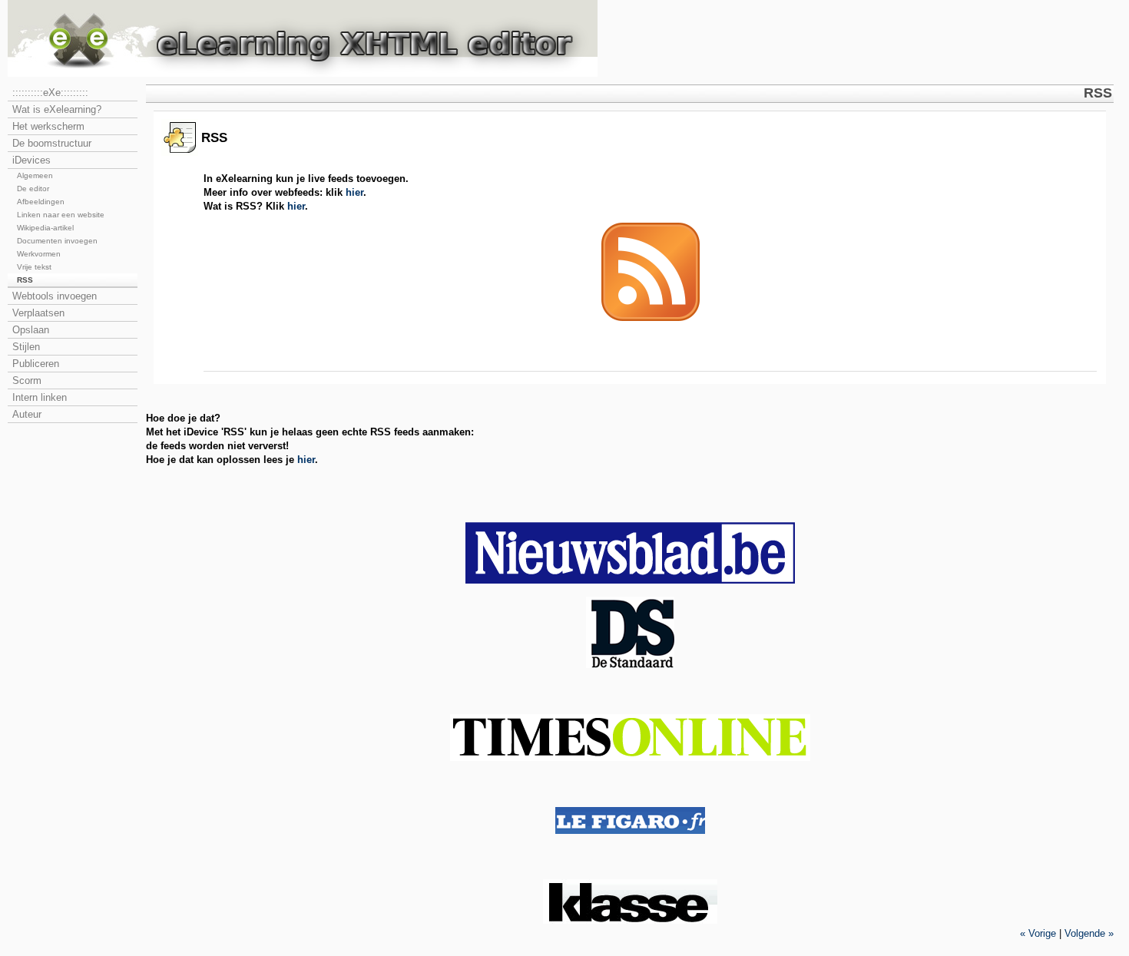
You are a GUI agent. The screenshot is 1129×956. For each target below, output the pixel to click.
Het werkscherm (48, 126)
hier (354, 192)
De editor (33, 188)
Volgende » (1089, 933)
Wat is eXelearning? (56, 109)
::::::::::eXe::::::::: (50, 92)
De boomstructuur (51, 143)
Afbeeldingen (41, 201)
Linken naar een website (60, 214)
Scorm (26, 380)
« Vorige (1038, 933)
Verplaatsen (38, 313)
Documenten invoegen (57, 241)
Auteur (26, 414)
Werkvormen (39, 254)
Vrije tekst (34, 267)
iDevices (31, 160)
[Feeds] (650, 317)
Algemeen (35, 175)
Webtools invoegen (54, 296)
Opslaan (30, 330)
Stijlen (26, 346)
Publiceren (35, 363)
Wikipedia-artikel (45, 227)
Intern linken (39, 397)
